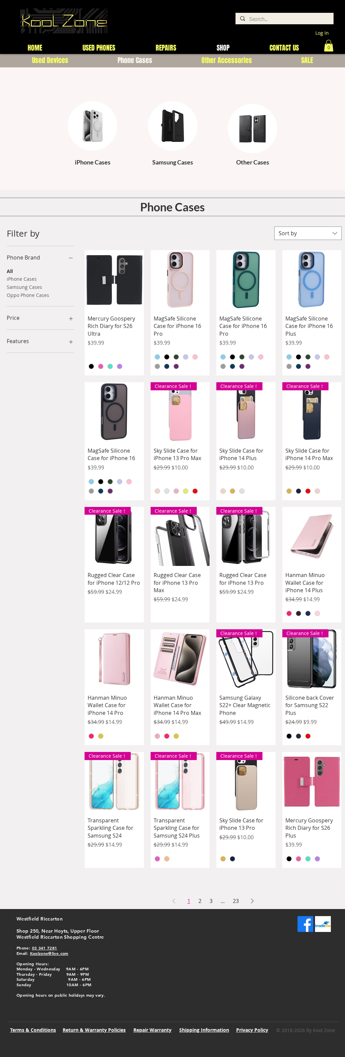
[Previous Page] (174, 901)
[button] (329, 46)
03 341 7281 (44, 947)
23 (236, 901)
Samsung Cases (24, 287)
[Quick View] (114, 279)
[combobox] (308, 233)
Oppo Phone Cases (28, 295)
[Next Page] (252, 901)
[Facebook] (305, 924)
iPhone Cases (22, 279)
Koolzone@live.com (49, 953)
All (10, 271)
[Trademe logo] (323, 924)
